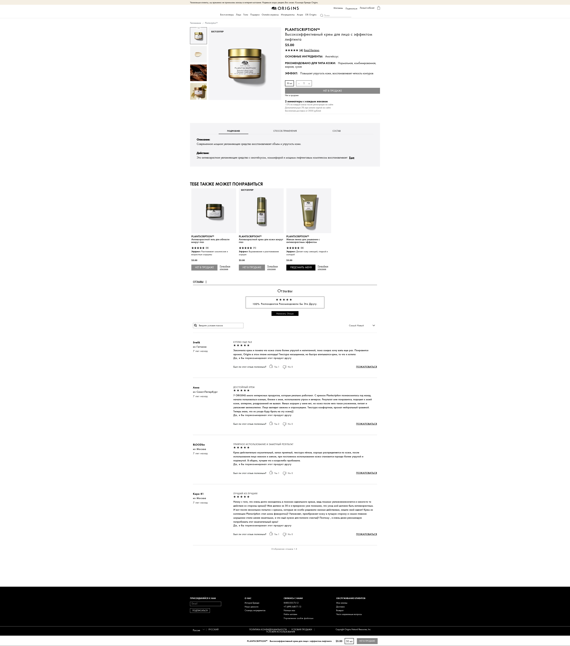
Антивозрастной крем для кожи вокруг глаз (261, 241)
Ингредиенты (288, 14)
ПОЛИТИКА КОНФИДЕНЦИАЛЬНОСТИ (268, 629)
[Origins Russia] (285, 8)
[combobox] (198, 629)
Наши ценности (251, 607)
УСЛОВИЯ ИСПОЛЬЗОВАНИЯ (280, 632)
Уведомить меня (301, 267)
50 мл (289, 83)
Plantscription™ (202, 236)
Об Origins (311, 14)
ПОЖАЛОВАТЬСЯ (366, 366)
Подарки (255, 14)
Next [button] (198, 99)
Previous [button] (198, 28)
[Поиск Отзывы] (195, 325)
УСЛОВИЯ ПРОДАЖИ (301, 629)
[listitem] (214, 233)
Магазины (338, 8)
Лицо (238, 14)
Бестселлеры (227, 14)
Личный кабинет (367, 8)
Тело (245, 14)
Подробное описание (225, 267)
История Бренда (252, 603)
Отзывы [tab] (198, 282)
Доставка (340, 607)
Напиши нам (289, 610)
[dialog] (378, 8)
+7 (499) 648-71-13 (292, 607)
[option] (198, 35)
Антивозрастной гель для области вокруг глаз (210, 241)
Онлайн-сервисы (270, 14)
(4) (309, 50)
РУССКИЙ (214, 629)
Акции (300, 14)
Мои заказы (341, 603)
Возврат (340, 610)
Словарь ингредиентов (255, 610)
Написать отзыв (284, 313)
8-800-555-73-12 (291, 603)
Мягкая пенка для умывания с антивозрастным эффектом (303, 241)
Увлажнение (195, 23)
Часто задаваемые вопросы (349, 614)
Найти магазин (290, 614)
